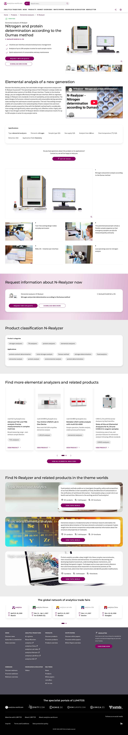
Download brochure (18, 64)
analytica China (30, 646)
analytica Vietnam (31, 652)
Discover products (51, 636)
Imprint (8, 724)
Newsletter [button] (91, 9)
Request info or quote (19, 58)
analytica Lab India (31, 649)
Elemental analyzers (12, 23)
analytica (28, 643)
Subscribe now (104, 646)
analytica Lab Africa (32, 656)
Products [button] (32, 9)
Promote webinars (11, 674)
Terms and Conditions (21, 724)
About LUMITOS (30, 717)
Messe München (30, 640)
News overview (10, 643)
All (26, 3)
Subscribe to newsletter (13, 640)
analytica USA (30, 659)
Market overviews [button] (44, 9)
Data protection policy (40, 724)
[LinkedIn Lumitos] (121, 724)
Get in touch (65, 159)
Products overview (51, 643)
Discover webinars (11, 670)
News (47, 670)
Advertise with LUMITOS (13, 717)
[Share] (115, 10)
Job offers (48, 680)
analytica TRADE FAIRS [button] (13, 9)
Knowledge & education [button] (75, 9)
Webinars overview (11, 677)
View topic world (73, 505)
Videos (27, 670)
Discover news (10, 636)
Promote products (51, 640)
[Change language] (120, 10)
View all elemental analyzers (64, 461)
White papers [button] (59, 9)
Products (48, 674)
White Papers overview (73, 643)
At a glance (29, 636)
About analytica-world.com (48, 717)
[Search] (67, 3)
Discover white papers (72, 636)
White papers (49, 677)
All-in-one (48, 683)
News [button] (25, 9)
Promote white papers (73, 640)
